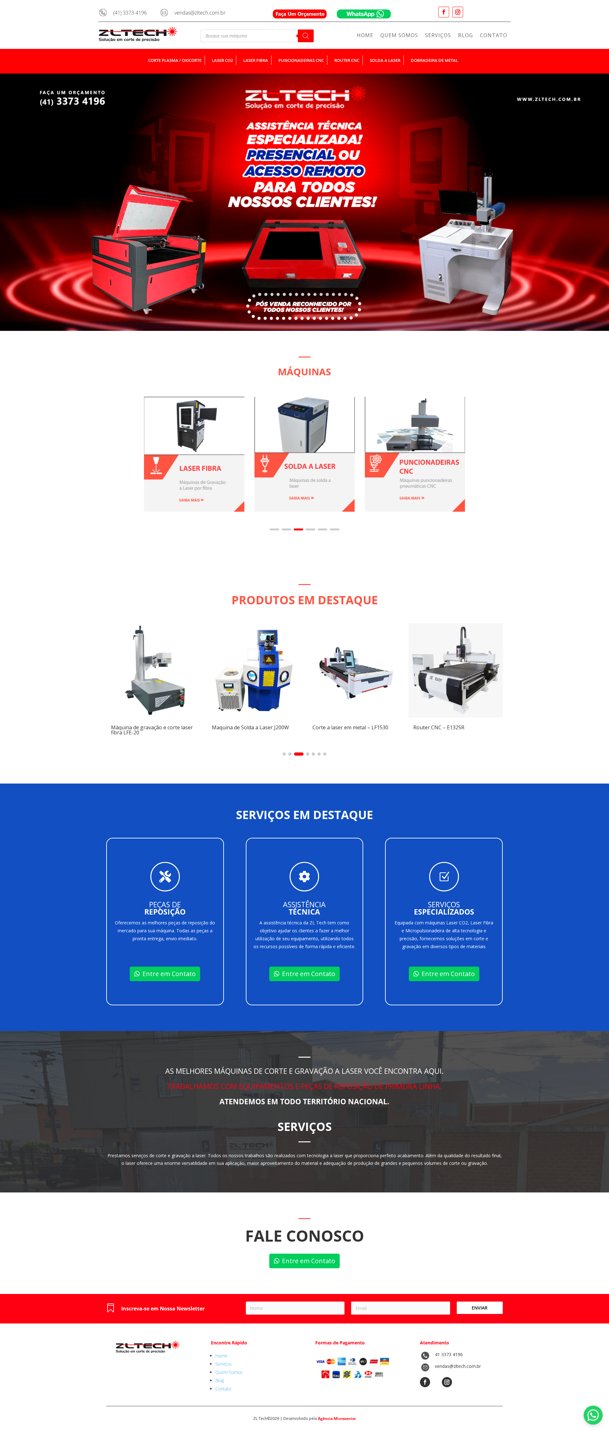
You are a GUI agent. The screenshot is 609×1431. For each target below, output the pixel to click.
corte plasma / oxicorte (174, 60)
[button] (274, 529)
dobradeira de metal (434, 60)
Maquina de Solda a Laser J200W (149, 727)
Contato (493, 36)
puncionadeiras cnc (301, 60)
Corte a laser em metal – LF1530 (250, 727)
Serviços (438, 36)
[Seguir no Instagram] (457, 12)
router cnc (346, 60)
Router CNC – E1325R (337, 727)
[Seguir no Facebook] (443, 12)
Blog (465, 36)
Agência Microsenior (337, 1418)
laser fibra (255, 60)
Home (365, 36)
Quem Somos (399, 36)
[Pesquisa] (306, 36)
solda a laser (385, 60)
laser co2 (222, 60)
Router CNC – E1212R (438, 727)
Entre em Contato (169, 973)
